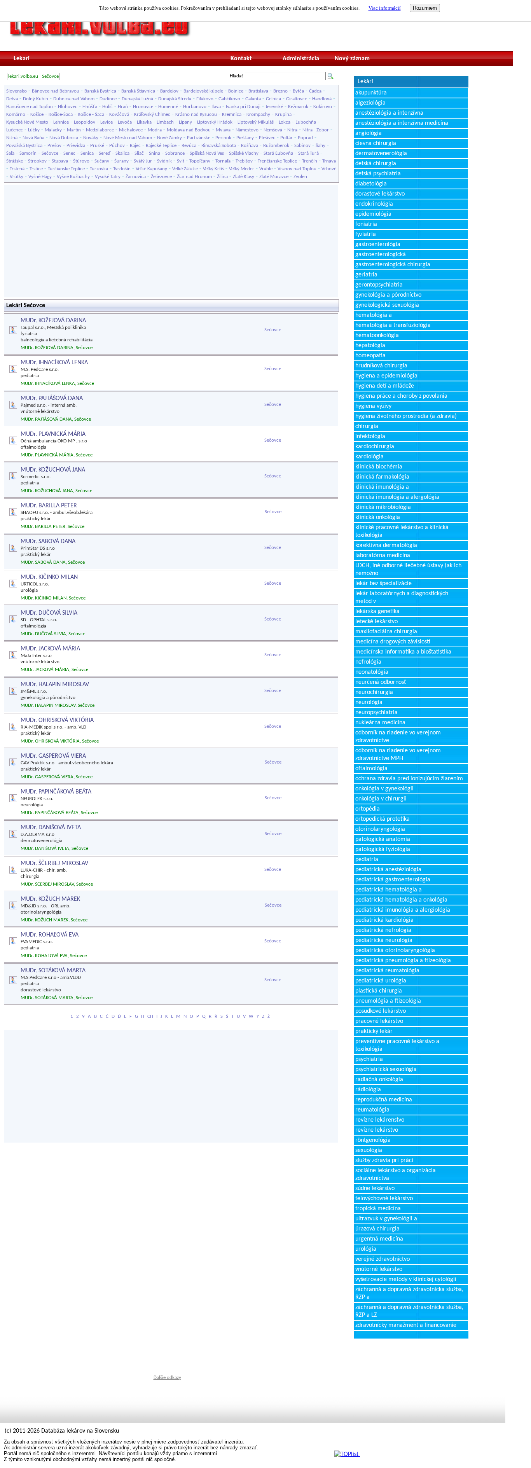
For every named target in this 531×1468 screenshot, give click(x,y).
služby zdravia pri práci (384, 1160)
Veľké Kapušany (151, 168)
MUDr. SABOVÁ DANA (48, 541)
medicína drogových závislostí (392, 642)
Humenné (168, 106)
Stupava (60, 161)
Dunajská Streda (174, 98)
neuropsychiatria (376, 713)
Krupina (283, 114)
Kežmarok (298, 106)
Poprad (305, 137)
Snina (154, 153)
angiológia (368, 133)
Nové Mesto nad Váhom (127, 137)
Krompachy (258, 114)
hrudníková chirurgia (381, 366)
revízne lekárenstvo (379, 1120)
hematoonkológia (377, 335)
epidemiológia (373, 214)
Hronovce (143, 106)
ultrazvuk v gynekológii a (386, 1219)
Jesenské (274, 106)
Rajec (135, 145)
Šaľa (10, 153)
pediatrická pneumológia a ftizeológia (403, 961)
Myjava (223, 130)
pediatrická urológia (380, 981)
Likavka (144, 122)
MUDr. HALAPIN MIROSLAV (55, 685)
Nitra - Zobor (315, 130)
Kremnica (231, 114)
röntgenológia (373, 1140)
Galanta (253, 98)
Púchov (117, 145)
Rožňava (249, 145)
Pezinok (223, 137)
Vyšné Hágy (40, 176)
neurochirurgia (374, 692)
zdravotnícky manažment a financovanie (405, 1325)
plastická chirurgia (378, 991)
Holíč (107, 106)
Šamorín (28, 153)
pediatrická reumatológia (387, 971)
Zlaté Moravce (273, 176)
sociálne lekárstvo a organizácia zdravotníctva (395, 1174)
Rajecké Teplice (161, 145)
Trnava (329, 161)
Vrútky (16, 176)
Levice (106, 122)
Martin (74, 130)
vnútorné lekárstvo (378, 1269)
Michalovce (131, 130)
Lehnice (61, 122)
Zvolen (300, 176)
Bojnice (235, 91)
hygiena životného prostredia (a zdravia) (406, 416)
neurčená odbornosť (380, 682)
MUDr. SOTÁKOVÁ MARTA (53, 971)
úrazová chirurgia (377, 1229)
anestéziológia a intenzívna (389, 113)
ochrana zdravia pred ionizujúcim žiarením (409, 779)
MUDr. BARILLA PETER (49, 506)
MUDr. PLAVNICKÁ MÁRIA (53, 434)
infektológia (370, 436)
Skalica (122, 153)
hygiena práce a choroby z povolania (401, 396)
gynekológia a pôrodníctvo (388, 295)
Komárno (15, 114)
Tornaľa (223, 161)
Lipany (185, 122)
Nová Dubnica (63, 137)
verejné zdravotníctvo (382, 1259)
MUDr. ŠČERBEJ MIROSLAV (54, 863)
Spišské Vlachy (244, 153)
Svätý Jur (143, 161)
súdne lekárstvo (375, 1188)
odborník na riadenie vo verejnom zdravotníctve (398, 737)
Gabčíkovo (229, 98)
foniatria (366, 224)
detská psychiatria (378, 174)
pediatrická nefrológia (383, 930)
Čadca (315, 91)
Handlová (322, 98)
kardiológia (369, 457)
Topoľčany (199, 161)
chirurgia (366, 426)
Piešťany (245, 137)
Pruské (97, 145)
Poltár (286, 137)
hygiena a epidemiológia (386, 376)
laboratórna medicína (382, 555)
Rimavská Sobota (218, 145)
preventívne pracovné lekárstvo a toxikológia (397, 1045)
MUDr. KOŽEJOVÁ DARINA (53, 321)
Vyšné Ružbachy (73, 176)
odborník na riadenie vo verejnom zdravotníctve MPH (398, 755)
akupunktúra (371, 93)
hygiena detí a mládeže (384, 386)
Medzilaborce (100, 130)
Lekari (22, 59)
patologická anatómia (382, 839)
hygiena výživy (373, 406)
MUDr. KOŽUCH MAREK (50, 899)
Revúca (189, 145)
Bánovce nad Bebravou (55, 91)
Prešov (54, 145)
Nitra (292, 130)
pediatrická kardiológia (384, 920)
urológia (365, 1249)
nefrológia (368, 662)
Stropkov (37, 161)
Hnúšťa (89, 106)
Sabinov (302, 145)
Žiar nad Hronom (194, 176)
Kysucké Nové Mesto (27, 122)
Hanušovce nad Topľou (29, 106)
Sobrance (175, 153)
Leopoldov (84, 122)
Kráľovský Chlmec (152, 114)
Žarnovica (136, 176)
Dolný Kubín (35, 98)
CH (150, 1016)
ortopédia (367, 809)
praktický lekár (374, 1031)
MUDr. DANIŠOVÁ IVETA (51, 828)
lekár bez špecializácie (383, 583)
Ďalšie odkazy (167, 1377)
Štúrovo (81, 161)
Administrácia (301, 59)
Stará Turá (308, 153)
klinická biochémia (378, 467)
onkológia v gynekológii (384, 789)
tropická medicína (378, 1209)
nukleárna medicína (380, 723)
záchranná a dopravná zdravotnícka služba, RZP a (409, 1293)
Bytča (298, 91)
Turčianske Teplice (66, 168)
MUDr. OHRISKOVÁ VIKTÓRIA (57, 720)
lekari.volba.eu (23, 76)
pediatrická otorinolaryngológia (395, 950)
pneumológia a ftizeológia (388, 1001)
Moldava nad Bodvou (189, 130)
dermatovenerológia (381, 153)
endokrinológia (374, 204)
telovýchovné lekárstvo (384, 1198)
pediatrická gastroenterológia (392, 880)
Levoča (125, 122)
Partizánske (198, 137)
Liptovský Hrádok (214, 122)
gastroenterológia (377, 244)
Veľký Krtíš (213, 168)
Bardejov (169, 91)
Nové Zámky (169, 137)
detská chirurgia (375, 164)
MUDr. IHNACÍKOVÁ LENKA (54, 363)
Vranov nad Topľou (297, 168)
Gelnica (273, 98)
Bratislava (258, 91)
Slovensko (16, 91)
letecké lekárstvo (376, 622)
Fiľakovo (204, 98)
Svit (180, 161)
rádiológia (368, 1090)
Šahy (320, 145)
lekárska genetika (377, 611)
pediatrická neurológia (383, 940)
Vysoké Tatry (108, 176)
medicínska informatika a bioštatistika (403, 652)
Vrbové (328, 168)
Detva (12, 98)
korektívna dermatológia (386, 545)
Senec (69, 153)
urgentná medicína (379, 1239)
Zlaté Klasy (243, 176)
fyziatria (365, 234)
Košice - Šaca (91, 114)
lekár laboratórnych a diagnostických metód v (401, 598)
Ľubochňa (305, 122)
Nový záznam (352, 59)
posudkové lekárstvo (380, 1011)
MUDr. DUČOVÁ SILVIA (49, 613)
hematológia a (373, 315)
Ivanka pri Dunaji (243, 106)
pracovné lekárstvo (379, 1021)
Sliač (139, 153)
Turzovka (99, 168)
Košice (37, 114)
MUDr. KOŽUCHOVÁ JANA (53, 470)
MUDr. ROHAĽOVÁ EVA (50, 935)
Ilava (216, 106)
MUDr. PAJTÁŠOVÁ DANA (52, 398)
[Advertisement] (171, 241)
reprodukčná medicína (383, 1100)
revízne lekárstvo (376, 1130)
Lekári (365, 82)
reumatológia (372, 1110)
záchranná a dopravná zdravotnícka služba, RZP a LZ (409, 1311)
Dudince (108, 98)
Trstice (36, 168)
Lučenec (14, 130)
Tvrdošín (122, 168)
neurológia (369, 702)
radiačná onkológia (379, 1080)
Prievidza (75, 145)
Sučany (101, 161)
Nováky (90, 137)
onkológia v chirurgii (381, 799)
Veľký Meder (241, 168)
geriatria (366, 275)
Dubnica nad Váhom (73, 98)
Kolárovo (322, 106)
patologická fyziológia (382, 849)
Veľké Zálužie (185, 168)
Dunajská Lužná (137, 98)
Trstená (17, 168)
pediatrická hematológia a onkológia (401, 900)
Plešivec (267, 137)
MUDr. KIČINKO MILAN (49, 577)
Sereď (104, 153)
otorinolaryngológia (380, 829)
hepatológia (370, 346)
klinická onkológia (377, 517)
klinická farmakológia (382, 477)
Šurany (121, 161)
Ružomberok (276, 145)
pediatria (366, 859)
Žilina (222, 176)
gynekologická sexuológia (387, 305)
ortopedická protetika (382, 819)
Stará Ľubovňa (278, 153)
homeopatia (370, 356)
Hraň (123, 106)
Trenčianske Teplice (277, 161)
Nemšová (273, 130)
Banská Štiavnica (138, 91)
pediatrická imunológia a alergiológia (402, 910)
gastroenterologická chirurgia (392, 265)
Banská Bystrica (100, 91)
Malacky (53, 130)
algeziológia (370, 103)
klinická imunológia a (382, 487)
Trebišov (244, 161)
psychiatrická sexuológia (386, 1069)
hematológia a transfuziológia (393, 325)
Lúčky (34, 130)
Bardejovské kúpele (203, 91)
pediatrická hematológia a (388, 890)
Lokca (284, 122)
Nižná (11, 137)
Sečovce (50, 76)
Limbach (165, 122)
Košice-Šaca (61, 114)
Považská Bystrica (24, 145)
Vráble (265, 168)
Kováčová (119, 114)
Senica (87, 153)
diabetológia (371, 184)
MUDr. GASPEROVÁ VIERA (53, 756)
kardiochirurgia (374, 447)
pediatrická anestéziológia (388, 870)
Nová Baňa (33, 137)
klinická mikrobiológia (383, 507)
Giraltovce (296, 98)
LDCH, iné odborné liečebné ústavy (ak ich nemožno (408, 570)
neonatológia (371, 672)
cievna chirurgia (375, 143)
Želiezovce (161, 176)
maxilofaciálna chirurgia (386, 632)
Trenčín (309, 161)
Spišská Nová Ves (207, 153)
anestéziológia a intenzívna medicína (401, 123)
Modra (155, 130)
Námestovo (247, 130)
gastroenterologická (380, 255)
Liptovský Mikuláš (256, 122)
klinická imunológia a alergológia (397, 497)
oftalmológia (371, 768)
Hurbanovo (194, 106)
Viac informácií (385, 8)
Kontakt (241, 59)
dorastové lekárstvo (380, 194)
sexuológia (368, 1150)
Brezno (280, 91)
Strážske (14, 161)
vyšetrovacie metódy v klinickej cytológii (405, 1279)
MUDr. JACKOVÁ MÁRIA (50, 649)
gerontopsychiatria (379, 285)
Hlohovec (67, 106)
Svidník (164, 161)
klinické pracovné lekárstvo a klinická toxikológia (402, 531)
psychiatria (369, 1059)
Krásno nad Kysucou (196, 114)
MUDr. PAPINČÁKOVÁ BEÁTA (56, 792)
